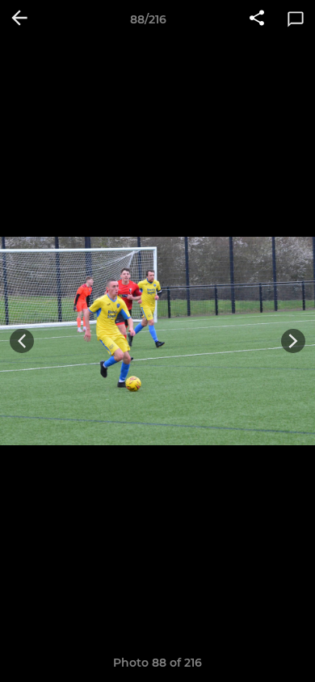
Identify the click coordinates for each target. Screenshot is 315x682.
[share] (257, 19)
